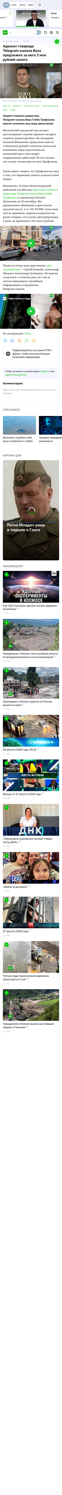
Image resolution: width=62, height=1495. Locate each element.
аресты (6, 106)
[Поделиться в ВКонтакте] (12, 340)
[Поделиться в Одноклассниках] (19, 340)
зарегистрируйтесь (16, 374)
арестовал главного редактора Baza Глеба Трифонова (30, 193)
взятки (17, 106)
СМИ (5, 110)
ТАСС (27, 333)
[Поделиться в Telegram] (5, 340)
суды (13, 110)
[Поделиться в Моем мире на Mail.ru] (34, 340)
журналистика (31, 106)
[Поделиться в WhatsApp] (27, 340)
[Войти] (51, 32)
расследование (50, 106)
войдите (45, 371)
